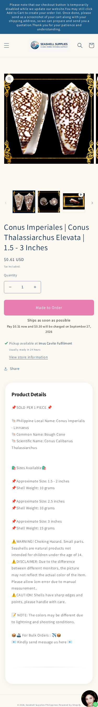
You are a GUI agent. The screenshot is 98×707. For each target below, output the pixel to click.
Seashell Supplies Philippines (42, 704)
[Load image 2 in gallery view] (49, 202)
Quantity (10, 275)
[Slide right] (92, 203)
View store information (28, 357)
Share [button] (15, 368)
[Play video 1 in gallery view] (74, 202)
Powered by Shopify (70, 704)
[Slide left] (5, 203)
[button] (6, 45)
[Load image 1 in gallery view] (24, 202)
